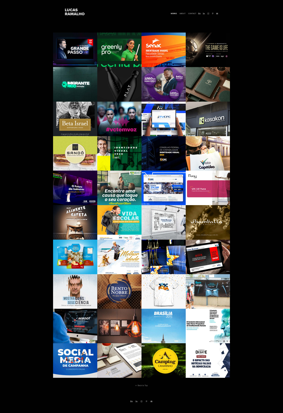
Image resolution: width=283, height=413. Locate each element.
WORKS (174, 13)
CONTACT (192, 13)
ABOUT (182, 13)
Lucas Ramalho (75, 12)
